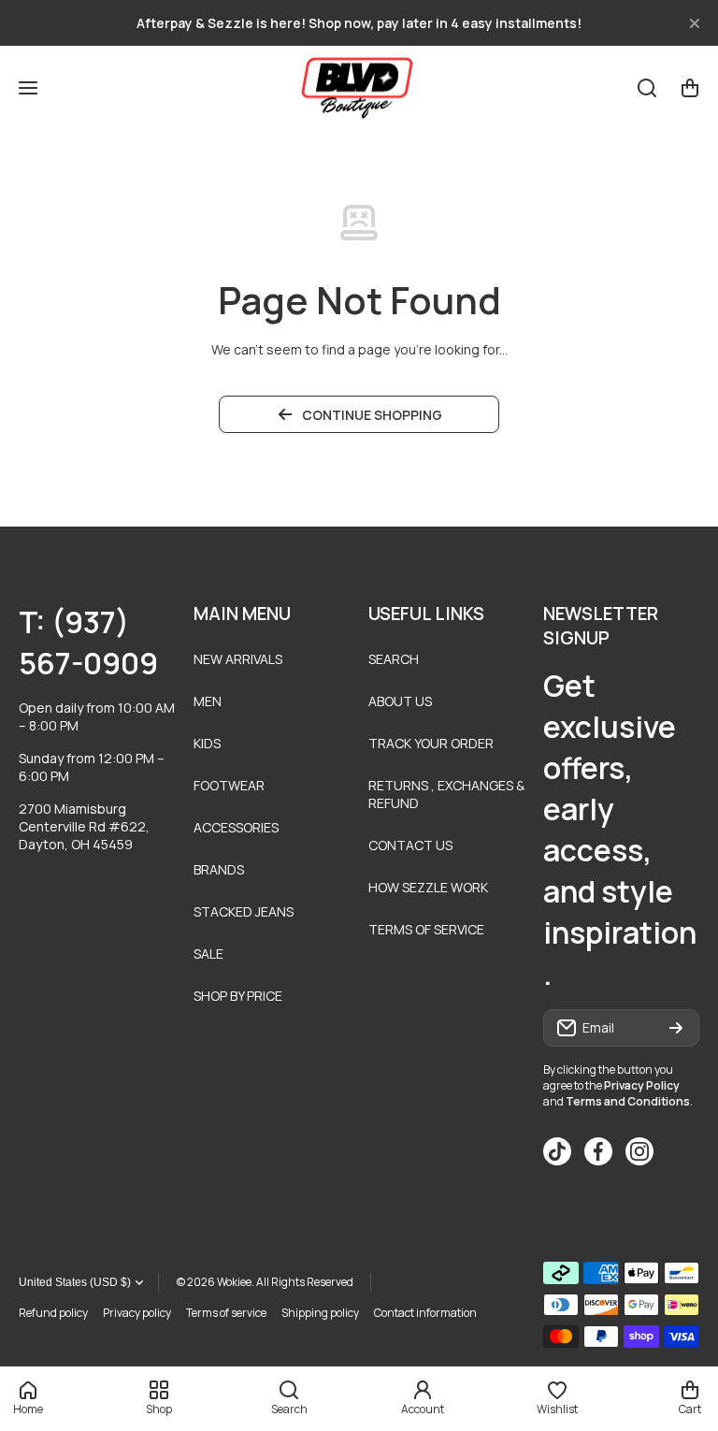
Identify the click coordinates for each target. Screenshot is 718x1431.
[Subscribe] (676, 1028)
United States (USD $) (75, 1282)
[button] (690, 88)
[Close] (694, 23)
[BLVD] (359, 87)
